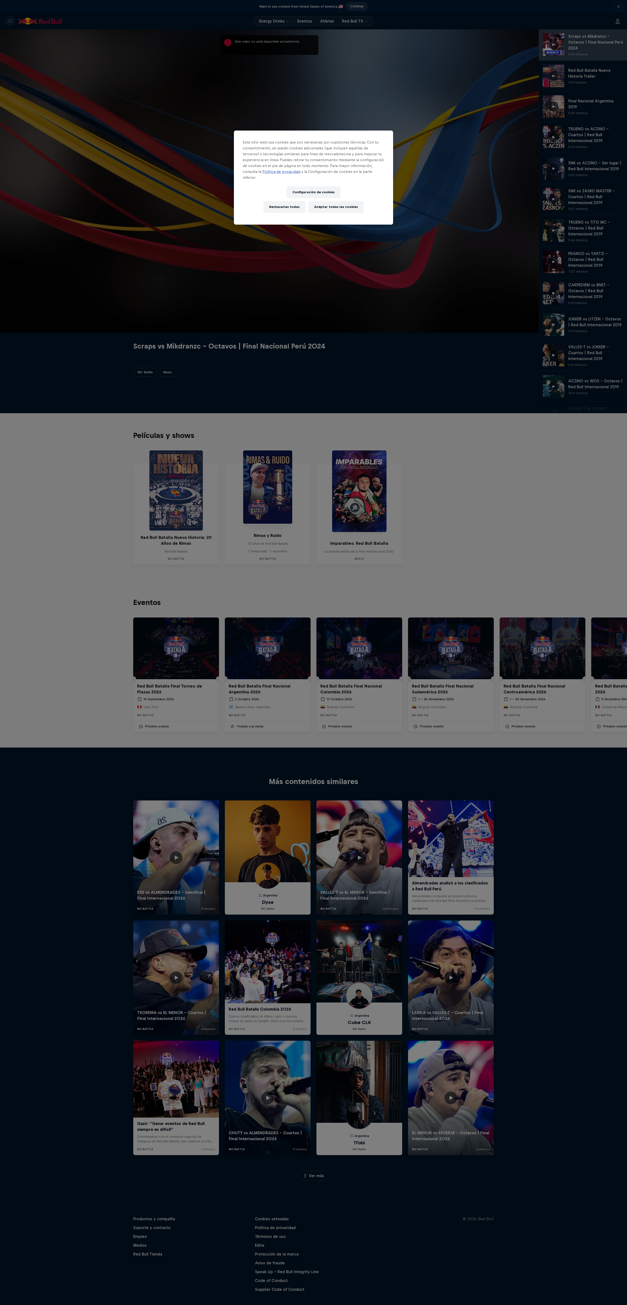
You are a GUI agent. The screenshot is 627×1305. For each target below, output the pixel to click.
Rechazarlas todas (284, 207)
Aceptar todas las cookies (336, 207)
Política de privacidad (281, 171)
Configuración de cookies (313, 192)
